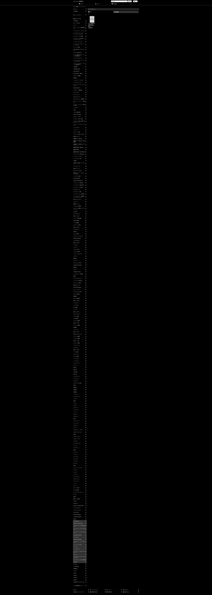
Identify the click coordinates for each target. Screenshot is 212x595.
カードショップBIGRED (78, 1)
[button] (131, 4)
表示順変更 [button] (117, 11)
